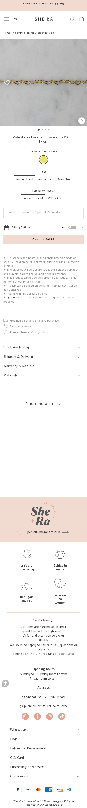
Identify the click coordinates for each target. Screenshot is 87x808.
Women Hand (24, 179)
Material (43, 151)
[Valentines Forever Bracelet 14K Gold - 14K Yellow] (30, 483)
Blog (13, 739)
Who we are (19, 729)
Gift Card (17, 757)
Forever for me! (33, 198)
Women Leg (45, 179)
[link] (43, 3)
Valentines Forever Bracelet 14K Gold (33, 32)
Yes (81, 227)
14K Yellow (43, 160)
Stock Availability (16, 347)
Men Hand (64, 179)
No (64, 227)
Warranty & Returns (18, 366)
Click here (13, 297)
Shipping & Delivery (18, 356)
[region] (43, 32)
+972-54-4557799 (35, 654)
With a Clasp (56, 198)
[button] (5, 683)
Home (6, 32)
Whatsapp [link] (66, 654)
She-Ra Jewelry (42, 620)
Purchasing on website (27, 767)
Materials (10, 375)
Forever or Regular (43, 191)
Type (43, 172)
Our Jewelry (19, 776)
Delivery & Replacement (28, 748)
